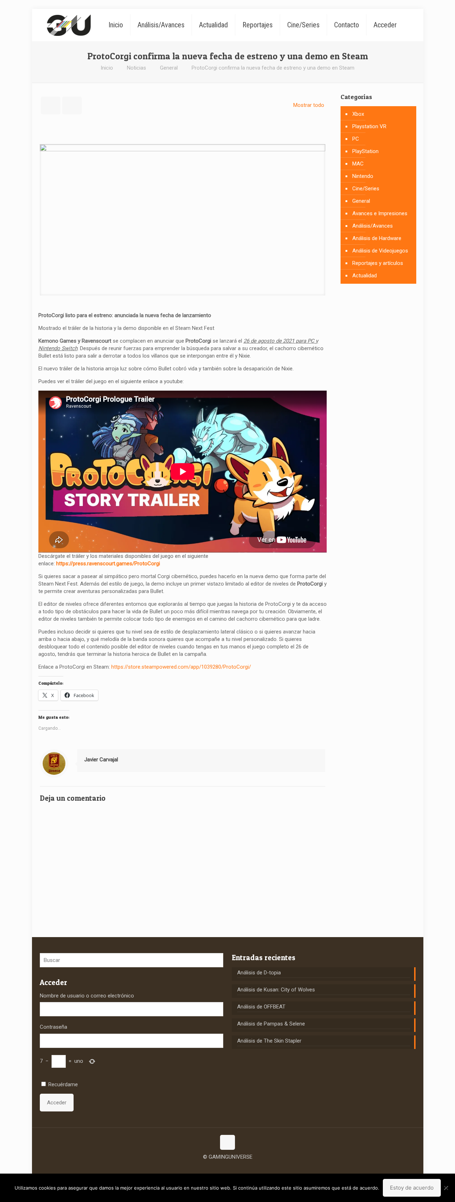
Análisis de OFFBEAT (261, 1007)
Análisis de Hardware (376, 238)
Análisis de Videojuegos (380, 251)
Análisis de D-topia (259, 972)
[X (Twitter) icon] (227, 1168)
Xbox (358, 114)
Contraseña (53, 1027)
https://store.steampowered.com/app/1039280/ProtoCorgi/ (181, 667)
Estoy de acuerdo (412, 1187)
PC (355, 139)
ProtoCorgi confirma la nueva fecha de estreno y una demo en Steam (273, 68)
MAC (358, 164)
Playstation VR (369, 126)
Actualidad (364, 275)
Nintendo (362, 176)
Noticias (136, 68)
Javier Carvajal (101, 759)
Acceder (56, 1102)
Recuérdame (63, 1084)
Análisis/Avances (372, 226)
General (169, 68)
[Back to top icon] (227, 1142)
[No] (446, 1187)
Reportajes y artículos (377, 263)
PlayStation (365, 151)
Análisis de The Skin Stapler (269, 1041)
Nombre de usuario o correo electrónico (87, 995)
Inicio (107, 68)
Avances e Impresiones (379, 213)
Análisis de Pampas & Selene (271, 1024)
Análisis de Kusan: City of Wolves (276, 989)
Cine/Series (365, 188)
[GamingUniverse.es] (69, 25)
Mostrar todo (308, 105)
